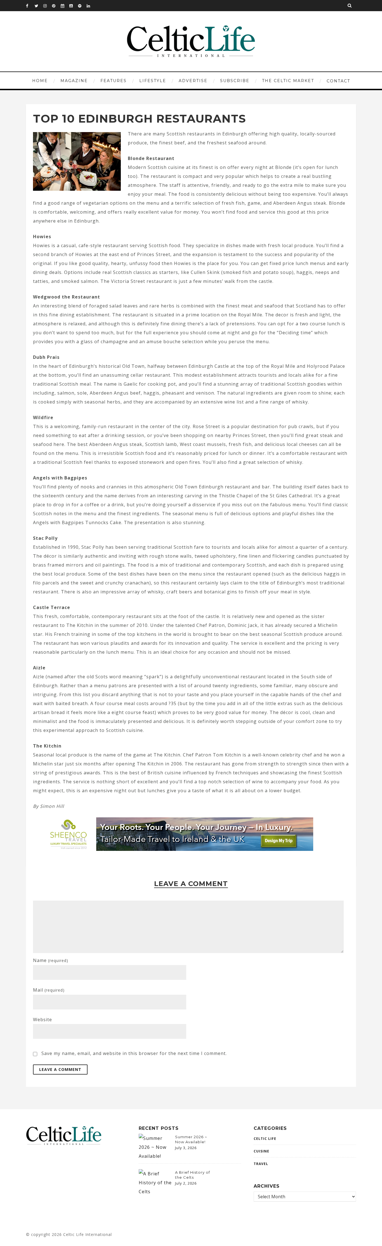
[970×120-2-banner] (177, 849)
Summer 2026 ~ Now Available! (191, 1139)
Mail (49, 990)
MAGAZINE (74, 80)
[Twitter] (39, 5)
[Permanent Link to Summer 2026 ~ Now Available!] (155, 1156)
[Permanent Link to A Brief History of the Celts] (155, 1191)
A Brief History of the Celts (192, 1175)
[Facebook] (30, 5)
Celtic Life (265, 1138)
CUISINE (261, 1151)
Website (42, 1019)
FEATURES (113, 80)
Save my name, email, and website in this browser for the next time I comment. (134, 1053)
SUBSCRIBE (234, 80)
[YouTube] (73, 5)
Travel (261, 1163)
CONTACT (338, 80)
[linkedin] (91, 5)
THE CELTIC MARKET (288, 80)
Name (50, 960)
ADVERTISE (193, 80)
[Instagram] (47, 5)
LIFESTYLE (152, 80)
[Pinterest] (56, 5)
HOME (40, 80)
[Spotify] (82, 5)
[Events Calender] (65, 5)
